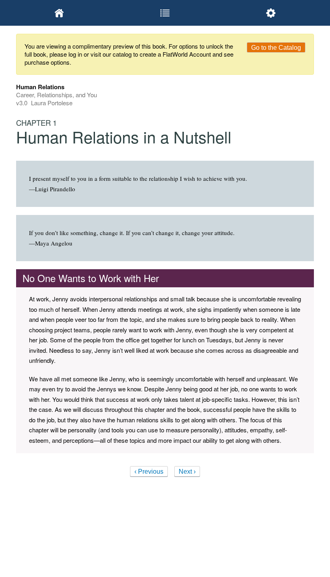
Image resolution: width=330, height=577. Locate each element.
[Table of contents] (165, 13)
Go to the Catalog (276, 47)
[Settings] (271, 13)
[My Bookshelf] (59, 13)
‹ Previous (148, 471)
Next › (187, 471)
